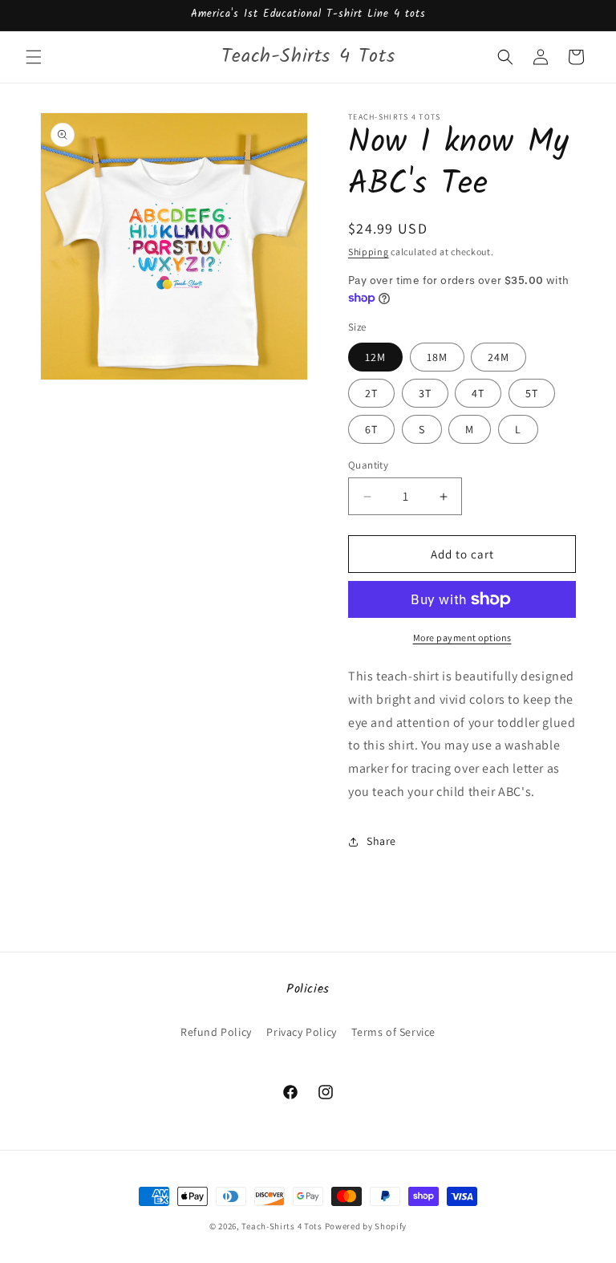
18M (437, 357)
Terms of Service (393, 1032)
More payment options (462, 638)
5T (531, 393)
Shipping (368, 252)
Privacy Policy (301, 1032)
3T (425, 393)
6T (371, 429)
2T (371, 393)
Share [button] (381, 841)
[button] (33, 57)
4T (478, 393)
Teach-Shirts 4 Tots (281, 1226)
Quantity (368, 465)
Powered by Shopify (366, 1226)
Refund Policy (216, 1032)
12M (375, 357)
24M (498, 357)
